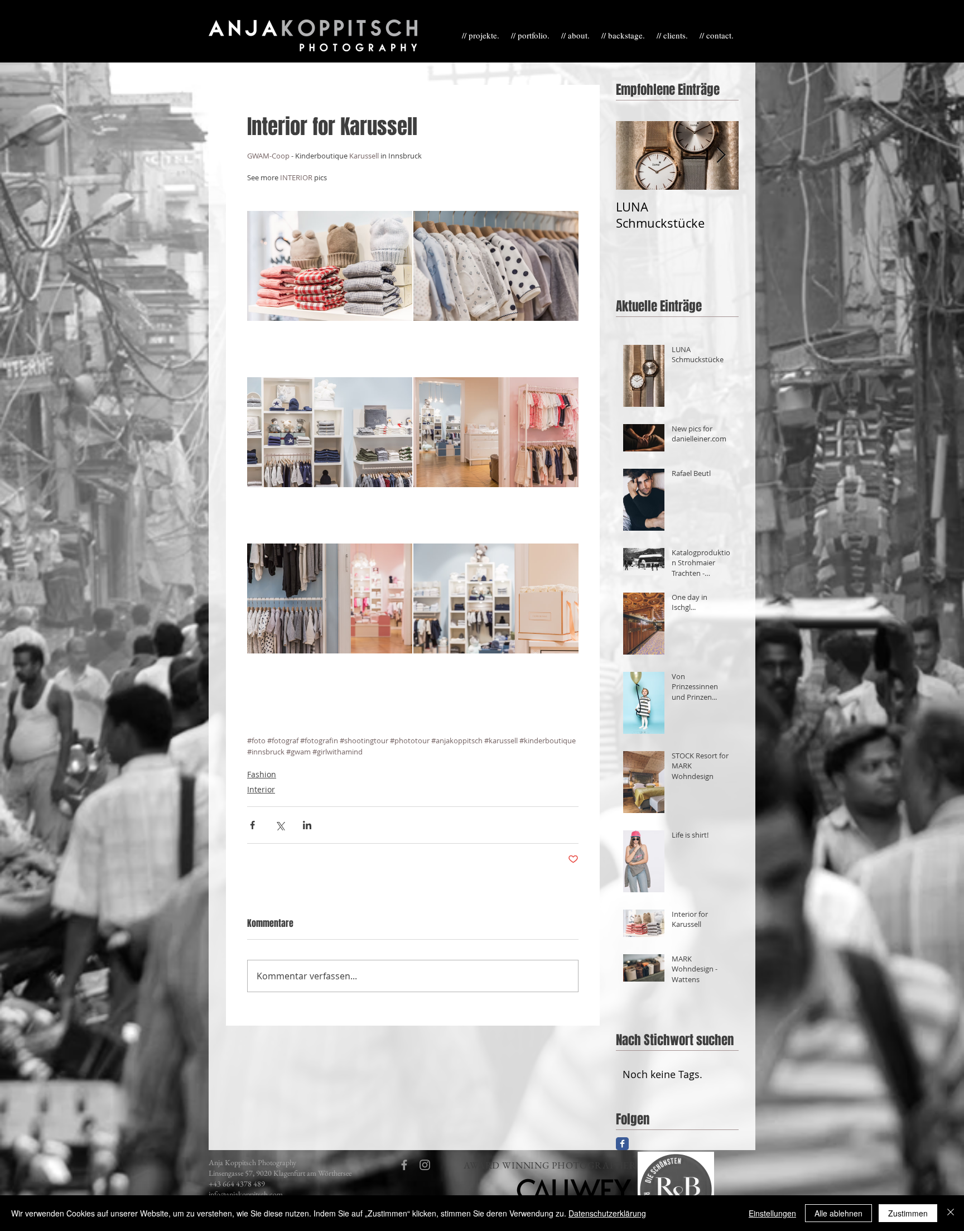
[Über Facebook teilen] (252, 825)
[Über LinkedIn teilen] (307, 825)
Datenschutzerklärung (607, 1213)
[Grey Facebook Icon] (404, 1165)
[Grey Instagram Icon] (425, 1165)
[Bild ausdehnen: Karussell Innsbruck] (329, 266)
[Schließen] (950, 1213)
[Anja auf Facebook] (622, 1143)
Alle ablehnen (838, 1213)
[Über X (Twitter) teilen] (279, 825)
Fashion (261, 774)
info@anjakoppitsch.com (246, 1194)
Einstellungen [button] (772, 1213)
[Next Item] (721, 155)
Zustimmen (908, 1213)
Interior (261, 789)
